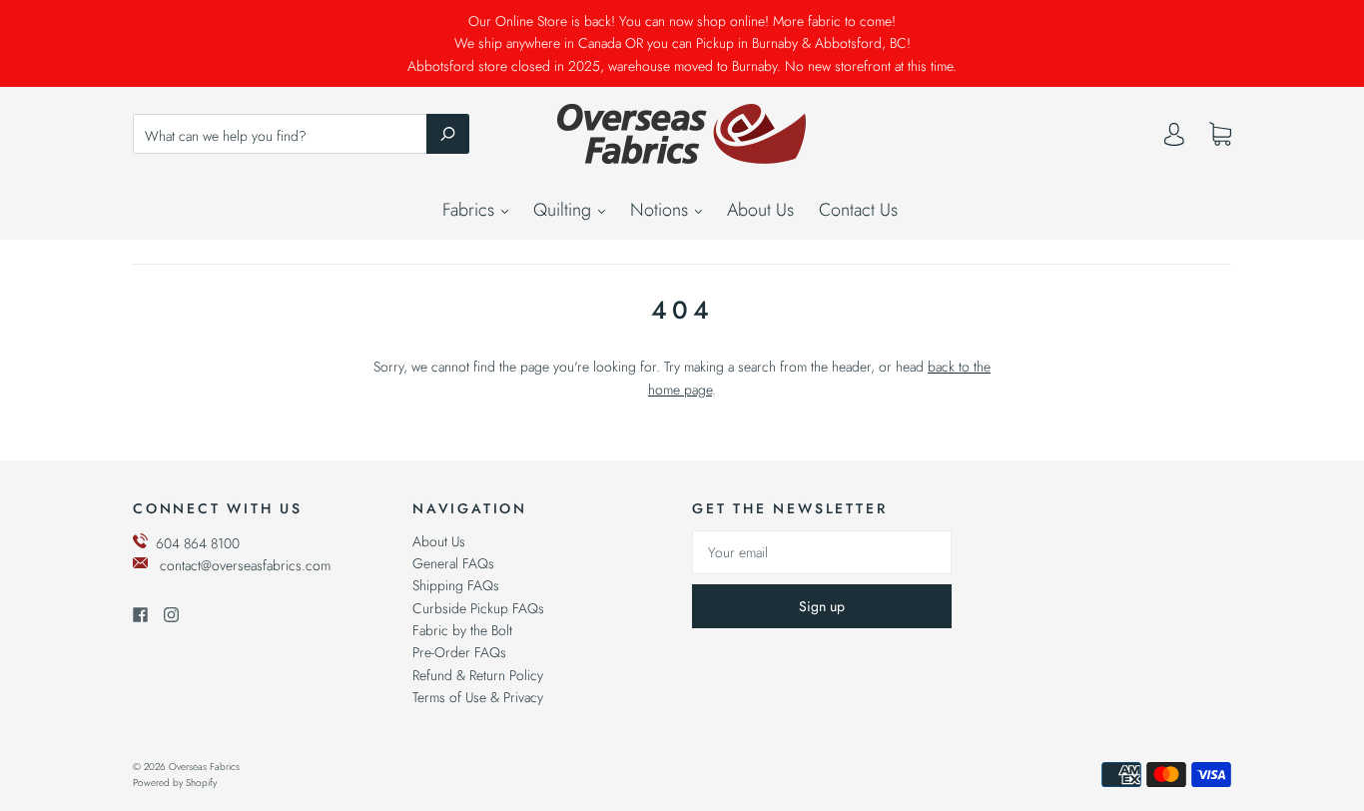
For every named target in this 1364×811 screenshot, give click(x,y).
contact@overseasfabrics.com (245, 565)
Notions (661, 210)
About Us (760, 210)
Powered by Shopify (175, 782)
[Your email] (822, 552)
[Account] (1174, 139)
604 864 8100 (198, 543)
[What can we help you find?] (301, 136)
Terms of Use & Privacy (477, 697)
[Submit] (447, 134)
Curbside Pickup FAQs (478, 608)
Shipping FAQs (455, 585)
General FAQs (453, 563)
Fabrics (470, 210)
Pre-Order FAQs (459, 652)
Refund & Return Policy (477, 675)
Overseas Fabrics (204, 766)
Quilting (564, 210)
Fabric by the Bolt (462, 630)
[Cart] (1220, 135)
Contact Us (858, 210)
